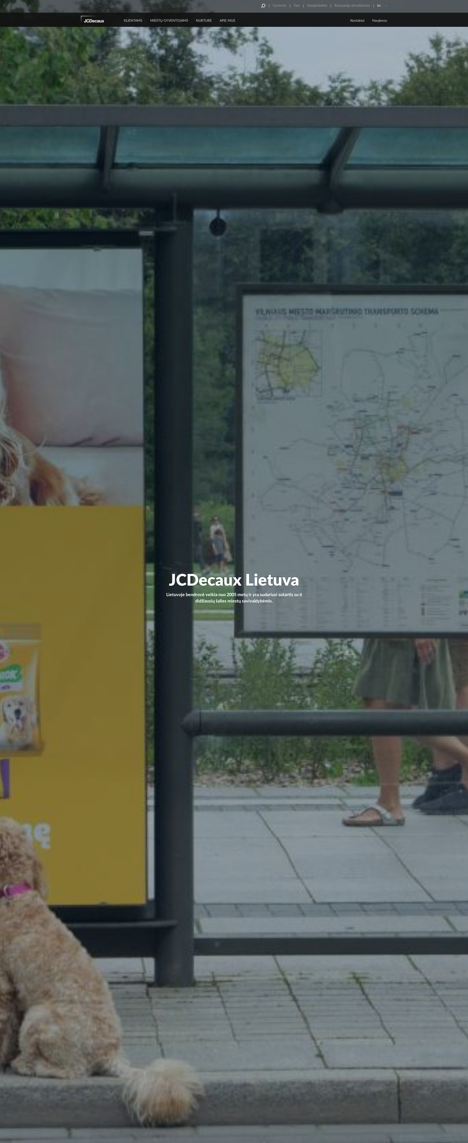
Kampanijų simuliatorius (352, 5)
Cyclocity (279, 5)
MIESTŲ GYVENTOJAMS (169, 20)
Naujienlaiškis (317, 5)
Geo (297, 5)
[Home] (99, 20)
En (379, 5)
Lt (386, 5)
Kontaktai (357, 20)
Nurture (204, 20)
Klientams (133, 20)
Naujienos (379, 20)
